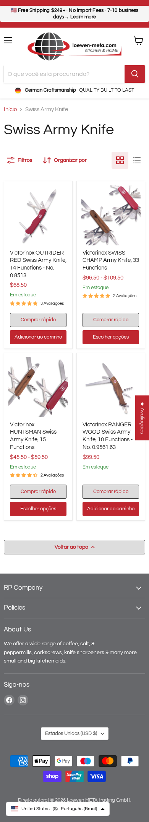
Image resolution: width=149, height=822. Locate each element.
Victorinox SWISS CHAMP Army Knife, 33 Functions (111, 260)
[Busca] (135, 74)
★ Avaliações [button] (142, 417)
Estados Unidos (71, 733)
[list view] (136, 160)
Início (10, 109)
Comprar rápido (38, 319)
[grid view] (120, 160)
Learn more (83, 17)
